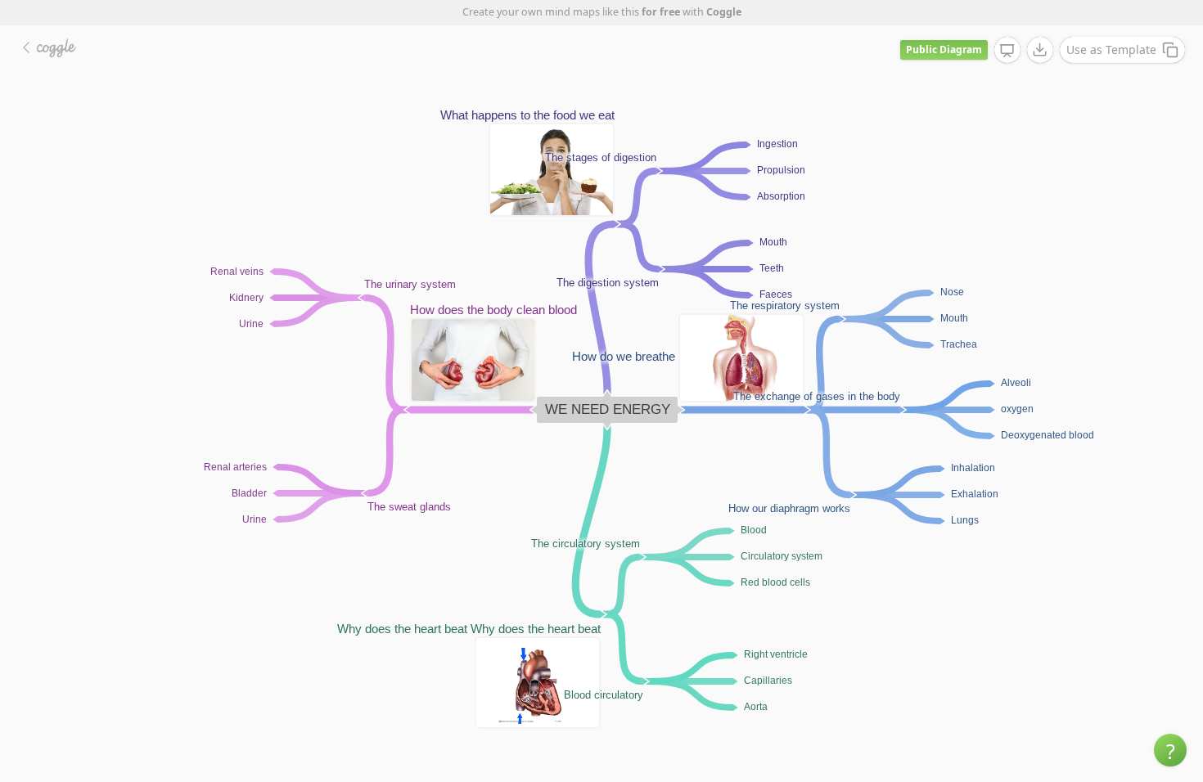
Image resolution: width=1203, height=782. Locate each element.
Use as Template (1111, 49)
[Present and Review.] (1007, 51)
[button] (1170, 750)
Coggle (723, 12)
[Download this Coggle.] (1040, 50)
